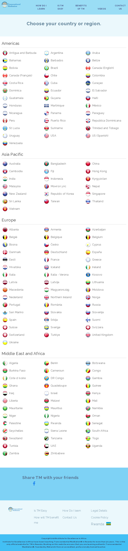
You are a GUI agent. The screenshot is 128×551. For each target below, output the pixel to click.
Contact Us (69, 517)
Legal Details (99, 510)
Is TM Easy (40, 510)
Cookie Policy (99, 517)
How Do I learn (71, 510)
